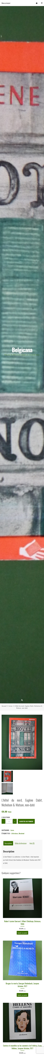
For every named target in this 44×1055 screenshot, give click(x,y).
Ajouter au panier (26, 821)
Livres (10, 706)
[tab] (8, 843)
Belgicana (22, 350)
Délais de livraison (21, 843)
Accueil (4, 706)
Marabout (21, 833)
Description (8, 843)
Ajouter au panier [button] (22, 933)
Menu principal (6, 3)
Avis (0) (32, 843)
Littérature (14, 833)
